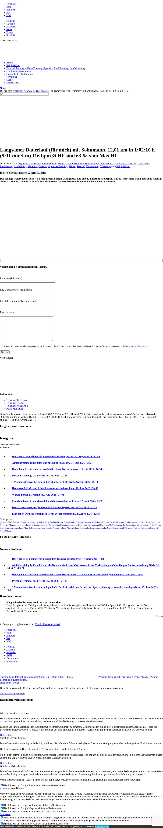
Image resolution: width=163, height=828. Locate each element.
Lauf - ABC (144, 163)
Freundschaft (145, 522)
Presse (9, 32)
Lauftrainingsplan (6, 528)
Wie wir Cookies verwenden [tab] (14, 713)
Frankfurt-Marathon (132, 522)
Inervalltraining (27, 525)
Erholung (79, 522)
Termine (10, 23)
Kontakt (10, 20)
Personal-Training (59, 528)
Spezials (10, 35)
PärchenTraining (73, 528)
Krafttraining (82, 525)
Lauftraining (20, 166)
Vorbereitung (92, 166)
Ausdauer (36, 163)
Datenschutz (6, 735)
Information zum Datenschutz (136, 346)
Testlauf (81, 166)
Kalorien (37, 525)
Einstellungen (18, 693)
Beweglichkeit (49, 163)
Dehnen (60, 522)
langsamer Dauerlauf (126, 163)
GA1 (68, 163)
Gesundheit (78, 163)
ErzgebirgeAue (89, 522)
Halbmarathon (92, 163)
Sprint (109, 528)
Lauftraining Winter (21, 528)
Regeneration (85, 528)
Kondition (44, 525)
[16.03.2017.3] (24, 94)
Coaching (53, 522)
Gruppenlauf (5, 525)
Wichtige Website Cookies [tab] (13, 738)
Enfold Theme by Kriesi (47, 624)
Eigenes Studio (69, 522)
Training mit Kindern (148, 528)
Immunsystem (15, 525)
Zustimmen (5, 693)
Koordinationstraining (68, 525)
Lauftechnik (146, 525)
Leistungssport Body (37, 528)
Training (137, 528)
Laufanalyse (118, 525)
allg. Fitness (24, 163)
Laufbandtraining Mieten (132, 525)
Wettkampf (105, 166)
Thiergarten (128, 528)
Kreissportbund (94, 525)
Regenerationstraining (98, 528)
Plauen (72, 166)
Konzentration (54, 525)
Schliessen (5, 814)
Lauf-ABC (109, 525)
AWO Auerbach (14, 522)
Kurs (102, 525)
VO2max (7, 531)
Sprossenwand (118, 528)
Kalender (11, 26)
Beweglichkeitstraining (29, 522)
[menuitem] (84, 20)
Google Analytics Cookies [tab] (13, 766)
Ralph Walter (123, 166)
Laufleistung (6, 166)
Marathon (32, 166)
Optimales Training (57, 166)
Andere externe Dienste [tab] (12, 788)
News (9, 29)
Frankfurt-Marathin (117, 522)
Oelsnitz (43, 166)
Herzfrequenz (107, 163)
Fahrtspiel (99, 522)
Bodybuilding (44, 522)
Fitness (61, 163)
